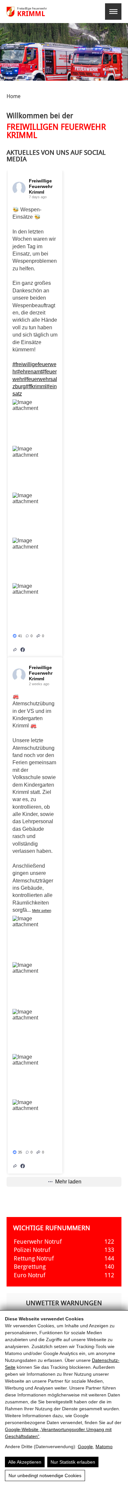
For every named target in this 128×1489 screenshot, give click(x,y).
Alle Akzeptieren (24, 1462)
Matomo (104, 1446)
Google (85, 1446)
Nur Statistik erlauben (73, 1462)
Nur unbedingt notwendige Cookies (45, 1475)
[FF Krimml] (35, 11)
